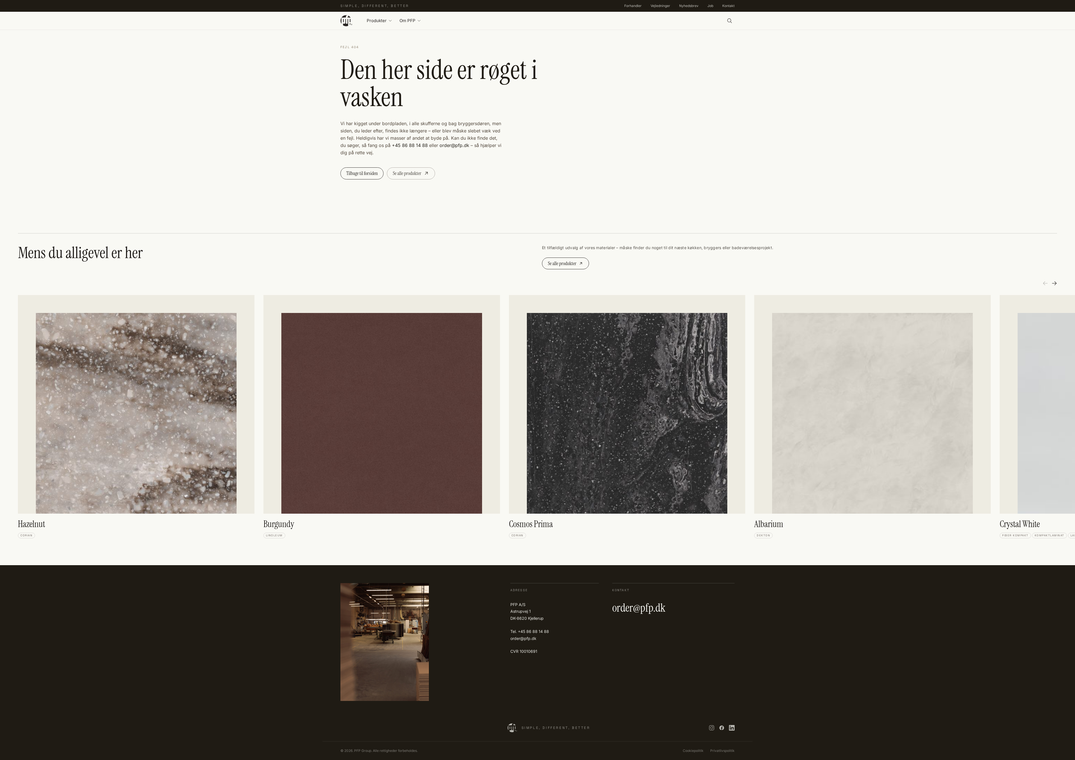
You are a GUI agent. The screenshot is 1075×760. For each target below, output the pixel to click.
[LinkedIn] (732, 728)
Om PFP (407, 20)
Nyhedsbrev (688, 6)
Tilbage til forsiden (362, 173)
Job (710, 6)
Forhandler (633, 6)
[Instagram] (711, 728)
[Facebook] (722, 728)
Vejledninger (660, 6)
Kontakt (728, 6)
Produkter (377, 20)
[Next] (1054, 283)
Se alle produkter (407, 173)
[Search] (730, 21)
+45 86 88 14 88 (410, 145)
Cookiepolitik (693, 751)
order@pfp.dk (454, 145)
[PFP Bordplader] (346, 20)
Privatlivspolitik (722, 751)
